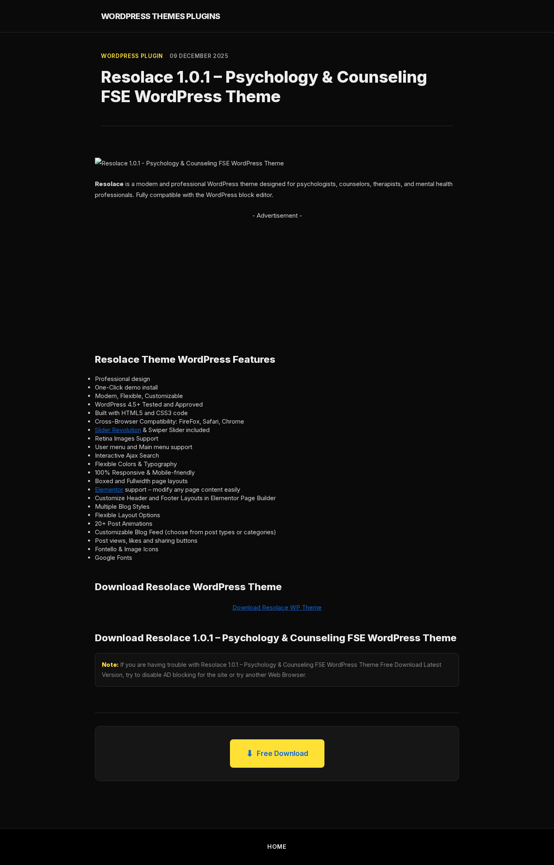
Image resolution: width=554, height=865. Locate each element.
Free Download (277, 753)
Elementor (109, 489)
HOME (277, 846)
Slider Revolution (118, 430)
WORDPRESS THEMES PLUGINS (160, 16)
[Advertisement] (277, 277)
